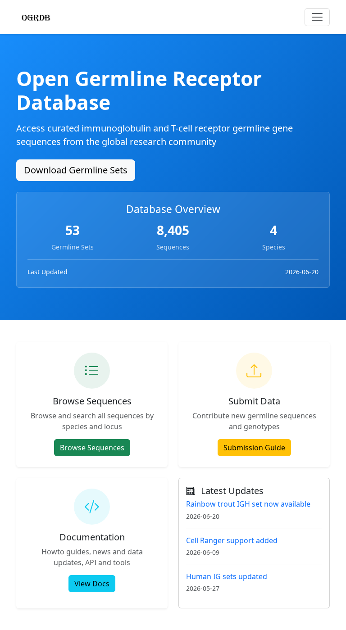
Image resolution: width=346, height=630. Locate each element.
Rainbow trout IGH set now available (248, 504)
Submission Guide (254, 448)
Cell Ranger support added (232, 540)
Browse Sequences (92, 448)
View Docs (91, 584)
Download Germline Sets (75, 170)
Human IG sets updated (226, 576)
